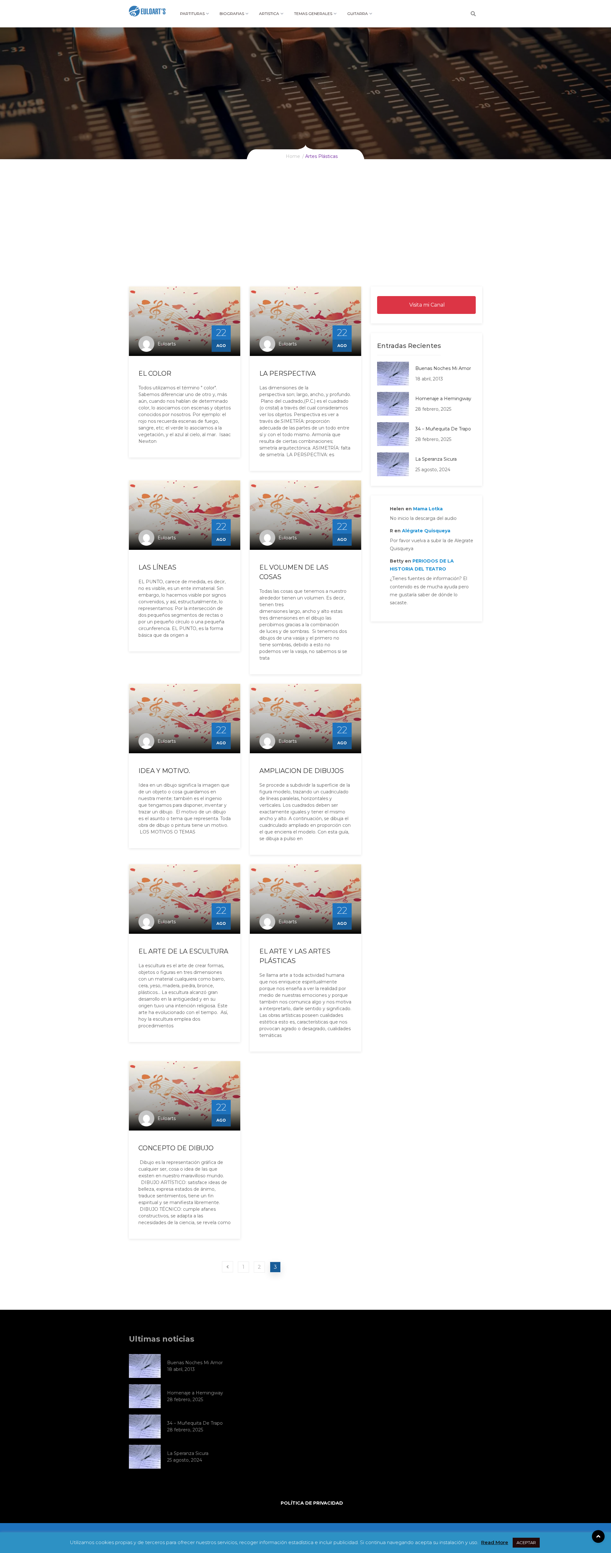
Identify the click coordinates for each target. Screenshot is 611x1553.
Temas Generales (313, 13)
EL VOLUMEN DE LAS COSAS (293, 572)
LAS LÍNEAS (157, 567)
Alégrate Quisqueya (426, 531)
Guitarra (357, 13)
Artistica (269, 13)
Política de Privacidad (312, 1503)
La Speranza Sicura (436, 459)
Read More (494, 1542)
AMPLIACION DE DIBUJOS (301, 771)
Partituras (192, 13)
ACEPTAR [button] (526, 1542)
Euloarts (167, 344)
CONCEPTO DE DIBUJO (176, 1148)
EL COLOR (154, 373)
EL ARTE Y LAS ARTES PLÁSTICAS (294, 956)
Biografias (232, 13)
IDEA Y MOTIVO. (164, 771)
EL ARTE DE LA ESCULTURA (183, 951)
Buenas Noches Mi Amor (443, 368)
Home (293, 156)
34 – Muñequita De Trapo (443, 429)
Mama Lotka (428, 509)
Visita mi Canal (426, 305)
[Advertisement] (305, 238)
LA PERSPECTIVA (287, 373)
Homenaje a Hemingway (443, 398)
